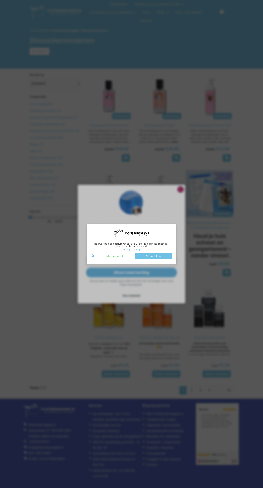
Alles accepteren (153, 256)
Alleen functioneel (114, 256)
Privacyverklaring (131, 249)
